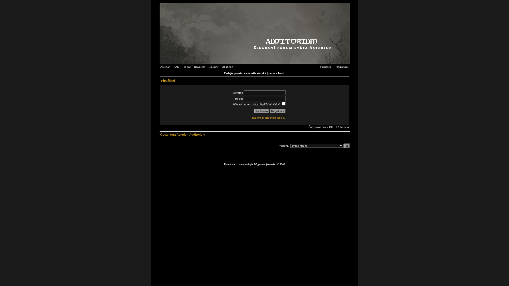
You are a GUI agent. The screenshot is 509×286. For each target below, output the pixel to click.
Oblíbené (227, 66)
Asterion (165, 66)
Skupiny (213, 66)
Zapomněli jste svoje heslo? (269, 117)
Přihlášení (326, 66)
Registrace (342, 66)
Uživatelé (199, 66)
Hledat (187, 66)
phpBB (253, 164)
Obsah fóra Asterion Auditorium (182, 134)
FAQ (176, 66)
